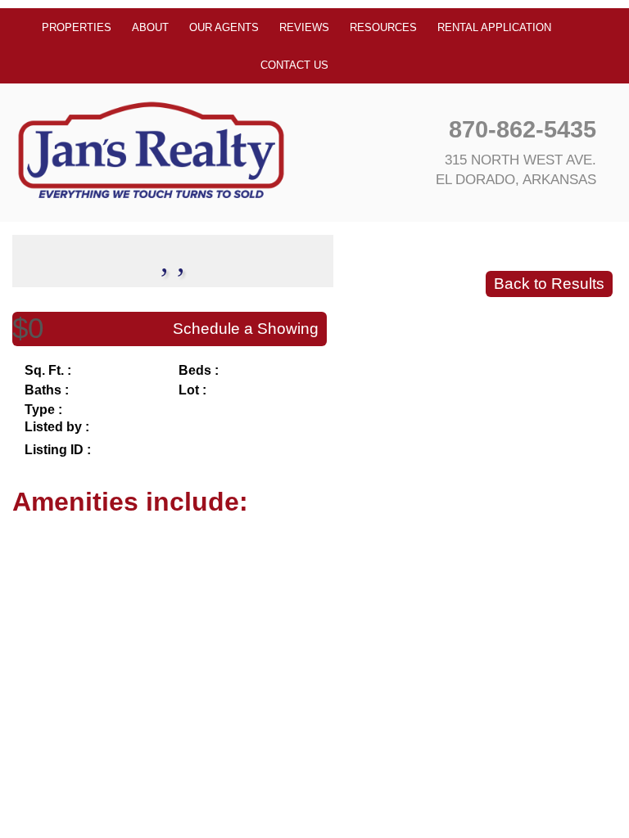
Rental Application (494, 27)
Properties (76, 27)
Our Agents (224, 27)
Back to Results (549, 283)
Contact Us (294, 65)
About (150, 27)
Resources (383, 27)
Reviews (304, 27)
